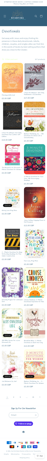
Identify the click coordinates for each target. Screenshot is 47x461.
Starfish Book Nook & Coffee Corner (22, 451)
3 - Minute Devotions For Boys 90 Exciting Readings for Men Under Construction (12, 254)
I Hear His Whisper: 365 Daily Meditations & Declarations (34, 94)
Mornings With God (8, 95)
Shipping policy (25, 457)
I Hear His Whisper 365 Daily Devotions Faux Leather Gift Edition (11, 135)
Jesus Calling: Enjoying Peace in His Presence (34, 221)
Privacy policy (26, 454)
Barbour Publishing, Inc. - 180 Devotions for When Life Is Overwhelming (34, 136)
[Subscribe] (35, 415)
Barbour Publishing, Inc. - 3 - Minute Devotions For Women (34, 382)
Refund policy (15, 454)
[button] (4, 16)
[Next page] (39, 397)
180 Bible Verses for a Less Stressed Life (11, 341)
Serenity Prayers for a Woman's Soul (12, 301)
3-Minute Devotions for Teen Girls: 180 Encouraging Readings (33, 178)
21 (33, 397)
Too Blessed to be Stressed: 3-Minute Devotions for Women (12, 169)
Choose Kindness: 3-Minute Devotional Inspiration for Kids (34, 301)
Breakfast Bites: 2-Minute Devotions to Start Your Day (33, 342)
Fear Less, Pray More (31, 261)
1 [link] (7, 397)
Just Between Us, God (9, 381)
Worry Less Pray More (9, 210)
